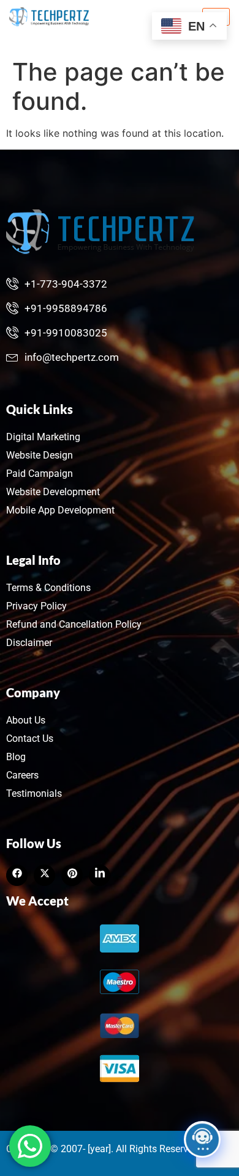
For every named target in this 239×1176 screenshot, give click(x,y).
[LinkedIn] (72, 875)
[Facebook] (17, 875)
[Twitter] (44, 875)
